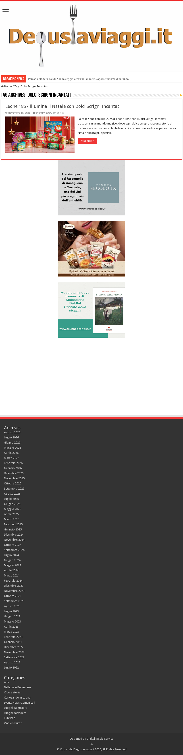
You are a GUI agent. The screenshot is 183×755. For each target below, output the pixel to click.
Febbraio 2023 (13, 637)
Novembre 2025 (14, 478)
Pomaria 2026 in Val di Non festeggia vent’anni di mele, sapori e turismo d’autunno (78, 78)
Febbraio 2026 (13, 463)
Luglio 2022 (11, 667)
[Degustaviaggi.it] (91, 36)
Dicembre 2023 (13, 585)
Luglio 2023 (11, 611)
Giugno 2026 (12, 442)
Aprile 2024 (11, 570)
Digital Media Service (100, 738)
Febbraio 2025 (13, 524)
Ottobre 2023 (12, 596)
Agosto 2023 (12, 606)
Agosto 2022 (12, 662)
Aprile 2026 (11, 452)
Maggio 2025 (12, 509)
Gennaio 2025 (13, 529)
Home (8, 86)
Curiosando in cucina (17, 697)
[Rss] (91, 744)
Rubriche (9, 718)
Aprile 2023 (11, 626)
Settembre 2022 (14, 657)
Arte (6, 682)
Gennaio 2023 (13, 642)
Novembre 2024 (14, 539)
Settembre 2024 (14, 550)
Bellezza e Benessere (17, 687)
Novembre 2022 (14, 652)
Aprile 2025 (11, 514)
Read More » (87, 140)
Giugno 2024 (12, 560)
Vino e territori (13, 723)
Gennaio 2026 (13, 468)
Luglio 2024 (11, 555)
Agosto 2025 (12, 493)
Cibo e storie (12, 692)
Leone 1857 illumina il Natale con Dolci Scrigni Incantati (63, 106)
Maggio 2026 (12, 447)
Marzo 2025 (11, 519)
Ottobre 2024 (12, 544)
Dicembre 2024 (13, 534)
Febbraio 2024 (13, 580)
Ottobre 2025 (12, 483)
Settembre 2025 (14, 488)
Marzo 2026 (11, 458)
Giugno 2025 (12, 504)
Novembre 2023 (14, 590)
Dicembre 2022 (13, 647)
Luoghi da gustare (15, 707)
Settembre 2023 (14, 601)
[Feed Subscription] (181, 95)
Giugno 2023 (12, 616)
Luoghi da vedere (15, 713)
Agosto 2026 (12, 432)
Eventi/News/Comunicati (50, 112)
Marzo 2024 (11, 575)
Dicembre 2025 (13, 473)
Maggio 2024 (12, 565)
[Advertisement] (91, 374)
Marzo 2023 (11, 631)
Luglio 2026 (11, 437)
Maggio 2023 (12, 621)
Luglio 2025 (11, 498)
